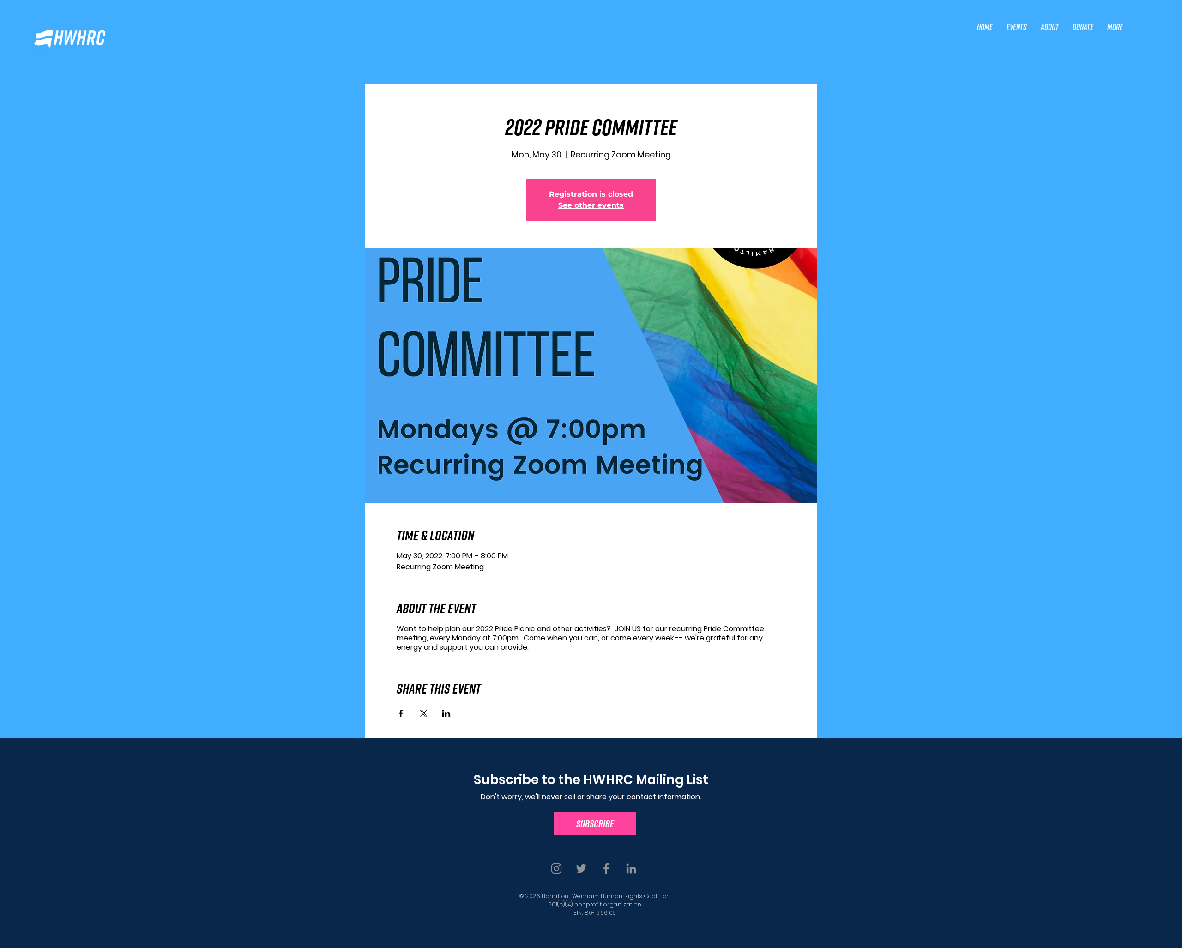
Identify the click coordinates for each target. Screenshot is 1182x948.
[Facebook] (606, 869)
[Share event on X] (423, 713)
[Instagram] (556, 869)
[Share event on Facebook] (401, 713)
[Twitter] (581, 869)
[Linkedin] (631, 869)
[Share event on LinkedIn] (446, 713)
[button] (1017, 27)
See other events (591, 205)
